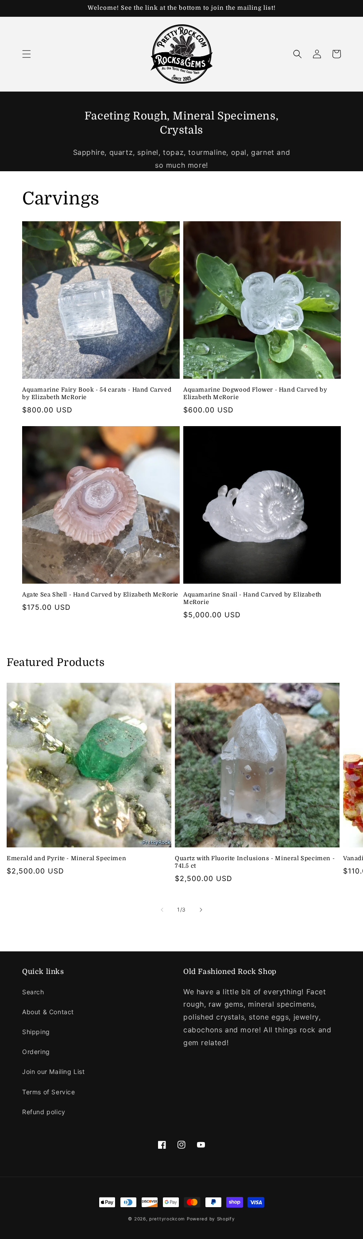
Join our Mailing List (53, 1071)
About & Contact (48, 1012)
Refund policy (44, 1112)
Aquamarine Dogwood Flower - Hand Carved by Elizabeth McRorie (255, 393)
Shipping (36, 1031)
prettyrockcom (167, 1218)
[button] (26, 54)
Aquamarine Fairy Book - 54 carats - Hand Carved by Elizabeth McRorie (96, 393)
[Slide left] (162, 910)
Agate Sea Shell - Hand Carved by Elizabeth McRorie (100, 594)
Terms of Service (48, 1092)
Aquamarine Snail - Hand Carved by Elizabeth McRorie (252, 598)
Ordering (36, 1051)
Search (33, 992)
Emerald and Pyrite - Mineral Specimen (66, 858)
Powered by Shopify (211, 1218)
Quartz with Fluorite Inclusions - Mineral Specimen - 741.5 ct (255, 862)
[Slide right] (201, 910)
